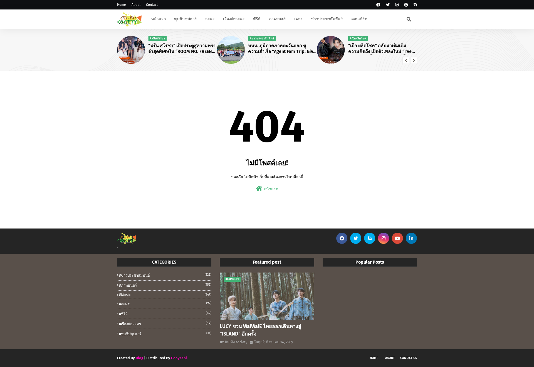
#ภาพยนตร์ (165, 285)
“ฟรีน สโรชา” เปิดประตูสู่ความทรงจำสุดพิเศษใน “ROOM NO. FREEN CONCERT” (182, 49)
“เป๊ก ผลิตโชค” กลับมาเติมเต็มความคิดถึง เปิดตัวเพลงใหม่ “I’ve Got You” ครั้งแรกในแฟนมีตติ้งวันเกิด (380, 49)
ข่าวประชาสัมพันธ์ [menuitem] (327, 19)
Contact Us (408, 358)
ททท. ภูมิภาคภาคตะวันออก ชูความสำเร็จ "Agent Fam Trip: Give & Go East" (282, 49)
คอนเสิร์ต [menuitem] (359, 19)
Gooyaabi (179, 358)
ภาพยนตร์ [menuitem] (277, 19)
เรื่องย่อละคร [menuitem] (234, 19)
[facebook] (378, 5)
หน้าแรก (270, 189)
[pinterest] (406, 5)
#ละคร (165, 303)
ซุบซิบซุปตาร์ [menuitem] (185, 19)
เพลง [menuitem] (298, 19)
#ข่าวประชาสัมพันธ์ (165, 275)
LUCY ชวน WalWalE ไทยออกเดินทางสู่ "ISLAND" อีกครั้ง (260, 330)
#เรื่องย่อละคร (165, 323)
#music (165, 295)
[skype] (414, 5)
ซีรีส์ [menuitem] (257, 19)
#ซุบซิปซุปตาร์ (165, 333)
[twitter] (387, 5)
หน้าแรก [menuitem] (158, 19)
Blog (139, 358)
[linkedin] (411, 238)
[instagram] (397, 5)
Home (121, 5)
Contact (152, 5)
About (136, 5)
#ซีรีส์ (165, 313)
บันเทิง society (236, 342)
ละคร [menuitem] (210, 19)
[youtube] (397, 238)
